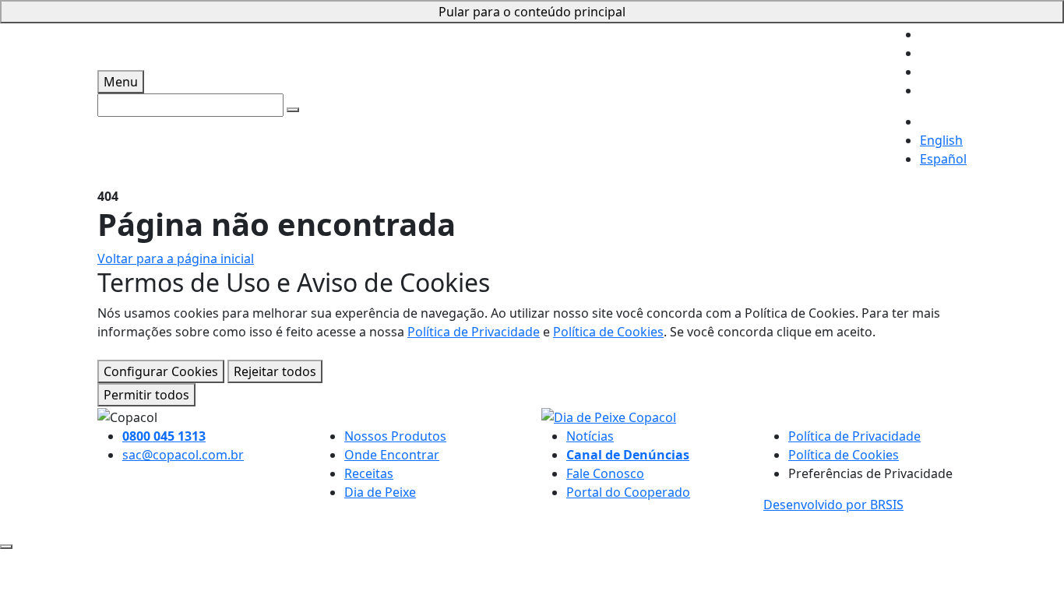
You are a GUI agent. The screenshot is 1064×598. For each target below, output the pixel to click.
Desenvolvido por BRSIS (833, 504)
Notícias (590, 436)
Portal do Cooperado (628, 492)
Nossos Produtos (395, 436)
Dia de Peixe (380, 492)
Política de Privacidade (473, 331)
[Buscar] (293, 109)
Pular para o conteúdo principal (532, 11)
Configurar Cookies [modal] (161, 371)
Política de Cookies (608, 331)
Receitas (368, 473)
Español (943, 158)
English (941, 140)
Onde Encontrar (391, 454)
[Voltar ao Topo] (6, 546)
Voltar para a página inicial (175, 258)
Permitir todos (146, 394)
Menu (121, 81)
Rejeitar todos (275, 371)
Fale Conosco (605, 473)
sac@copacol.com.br (183, 454)
